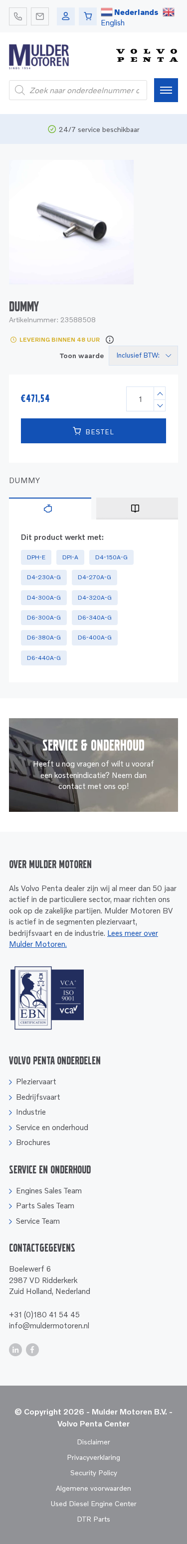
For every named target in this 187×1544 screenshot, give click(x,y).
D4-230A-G (44, 577)
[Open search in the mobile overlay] (78, 90)
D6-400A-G (95, 637)
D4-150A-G (111, 557)
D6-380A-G (44, 637)
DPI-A (70, 557)
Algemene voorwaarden (93, 1488)
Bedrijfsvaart (38, 1096)
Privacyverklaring (93, 1457)
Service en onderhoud (52, 1127)
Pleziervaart (36, 1081)
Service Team (38, 1220)
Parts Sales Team (45, 1205)
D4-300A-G (44, 597)
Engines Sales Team (49, 1190)
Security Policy (93, 1472)
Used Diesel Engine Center (93, 1503)
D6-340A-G (95, 617)
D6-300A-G (44, 617)
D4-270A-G (94, 577)
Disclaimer (93, 1441)
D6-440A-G (44, 657)
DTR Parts (93, 1519)
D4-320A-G (95, 597)
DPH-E (36, 557)
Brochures (33, 1142)
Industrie (31, 1111)
